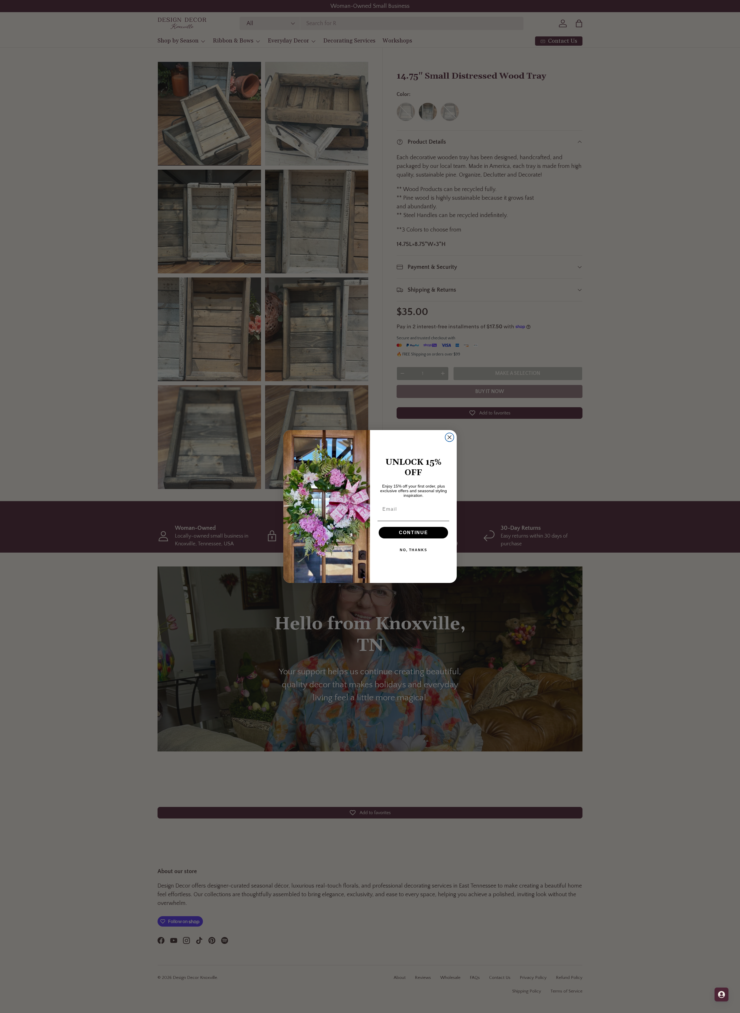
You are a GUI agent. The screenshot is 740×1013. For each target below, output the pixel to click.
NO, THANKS (413, 550)
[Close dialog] (449, 437)
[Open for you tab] (721, 994)
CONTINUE (413, 532)
